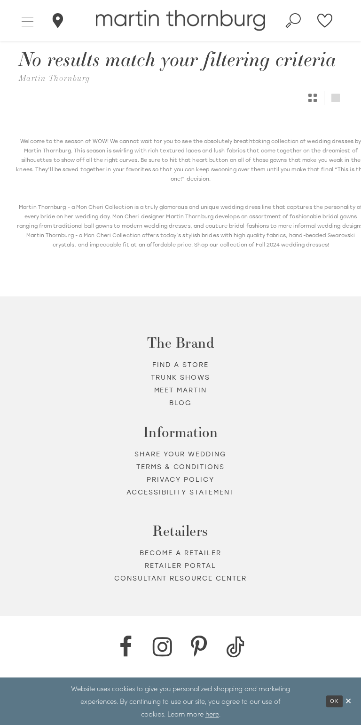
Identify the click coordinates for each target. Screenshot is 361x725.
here (212, 713)
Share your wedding (180, 453)
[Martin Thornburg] (180, 20)
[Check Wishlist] (325, 20)
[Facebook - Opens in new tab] (125, 647)
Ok (334, 701)
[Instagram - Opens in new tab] (162, 647)
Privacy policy (180, 479)
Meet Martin (180, 389)
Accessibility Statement (180, 491)
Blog (180, 402)
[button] (28, 20)
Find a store (180, 364)
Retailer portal (180, 565)
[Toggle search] (293, 20)
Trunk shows (180, 377)
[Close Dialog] (349, 701)
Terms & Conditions (180, 466)
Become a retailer (180, 552)
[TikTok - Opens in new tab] (235, 647)
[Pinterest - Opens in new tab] (199, 647)
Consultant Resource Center (180, 578)
